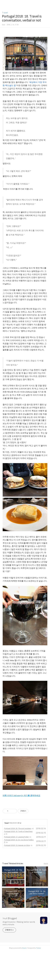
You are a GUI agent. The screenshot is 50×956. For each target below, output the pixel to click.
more (46, 863)
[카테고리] (3, 3)
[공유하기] (10, 811)
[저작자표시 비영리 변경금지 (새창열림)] (32, 811)
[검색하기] (46, 3)
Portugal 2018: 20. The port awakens (17, 828)
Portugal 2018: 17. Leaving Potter (16, 837)
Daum (24, 948)
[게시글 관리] (14, 811)
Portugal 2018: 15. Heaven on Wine (17, 845)
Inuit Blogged (10, 918)
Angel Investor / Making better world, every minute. (19, 923)
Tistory (38, 948)
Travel (5, 12)
